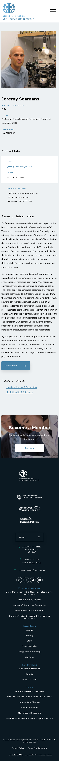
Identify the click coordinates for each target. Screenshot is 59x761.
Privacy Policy (18, 748)
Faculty (29, 635)
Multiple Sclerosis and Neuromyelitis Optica (30, 718)
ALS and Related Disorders (29, 691)
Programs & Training (29, 651)
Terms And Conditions (37, 748)
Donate (29, 674)
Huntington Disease (29, 702)
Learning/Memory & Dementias (21, 387)
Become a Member (29, 669)
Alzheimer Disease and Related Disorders (30, 697)
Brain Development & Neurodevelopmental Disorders (29, 593)
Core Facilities (29, 646)
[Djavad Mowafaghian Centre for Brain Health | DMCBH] (18, 11)
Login (22, 537)
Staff (29, 641)
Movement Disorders (29, 713)
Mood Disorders (29, 707)
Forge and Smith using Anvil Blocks (38, 755)
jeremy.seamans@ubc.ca (19, 166)
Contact (29, 657)
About (29, 630)
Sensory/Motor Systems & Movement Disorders (29, 617)
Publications (11, 365)
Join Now (29, 448)
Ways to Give (29, 679)
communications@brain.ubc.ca (31, 570)
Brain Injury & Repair (29, 600)
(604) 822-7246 (32, 559)
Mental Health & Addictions (19, 392)
